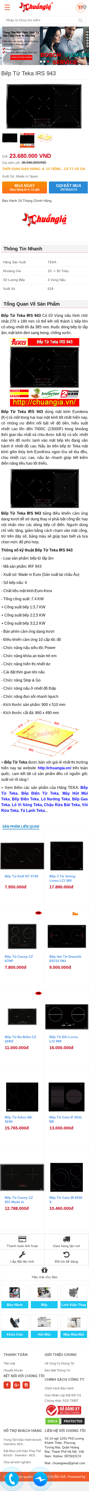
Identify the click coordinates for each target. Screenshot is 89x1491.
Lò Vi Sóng (74, 1305)
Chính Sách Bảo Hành (59, 1388)
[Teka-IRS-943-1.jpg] (27, 141)
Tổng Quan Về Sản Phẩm (32, 304)
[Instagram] (26, 1385)
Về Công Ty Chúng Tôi (59, 1363)
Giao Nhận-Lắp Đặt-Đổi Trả (63, 1395)
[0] (80, 8)
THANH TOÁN (16, 1355)
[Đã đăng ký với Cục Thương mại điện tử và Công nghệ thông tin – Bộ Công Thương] (63, 1410)
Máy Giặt (15, 1305)
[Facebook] (7, 1385)
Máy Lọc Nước (15, 1334)
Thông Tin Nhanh (23, 248)
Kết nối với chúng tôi (24, 1376)
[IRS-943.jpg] (44, 141)
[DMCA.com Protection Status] (65, 1421)
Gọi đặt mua (68, 187)
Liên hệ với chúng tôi (65, 1431)
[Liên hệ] (12, 1478)
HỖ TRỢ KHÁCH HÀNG (23, 1431)
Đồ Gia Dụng (73, 1334)
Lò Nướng (44, 1305)
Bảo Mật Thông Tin (57, 1370)
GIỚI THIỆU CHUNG (61, 1355)
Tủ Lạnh (44, 1334)
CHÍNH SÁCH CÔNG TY (64, 1379)
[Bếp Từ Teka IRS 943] (10, 141)
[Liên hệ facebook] (40, 1478)
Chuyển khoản (13, 1370)
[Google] (16, 1385)
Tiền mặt (9, 1363)
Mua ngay (25, 187)
